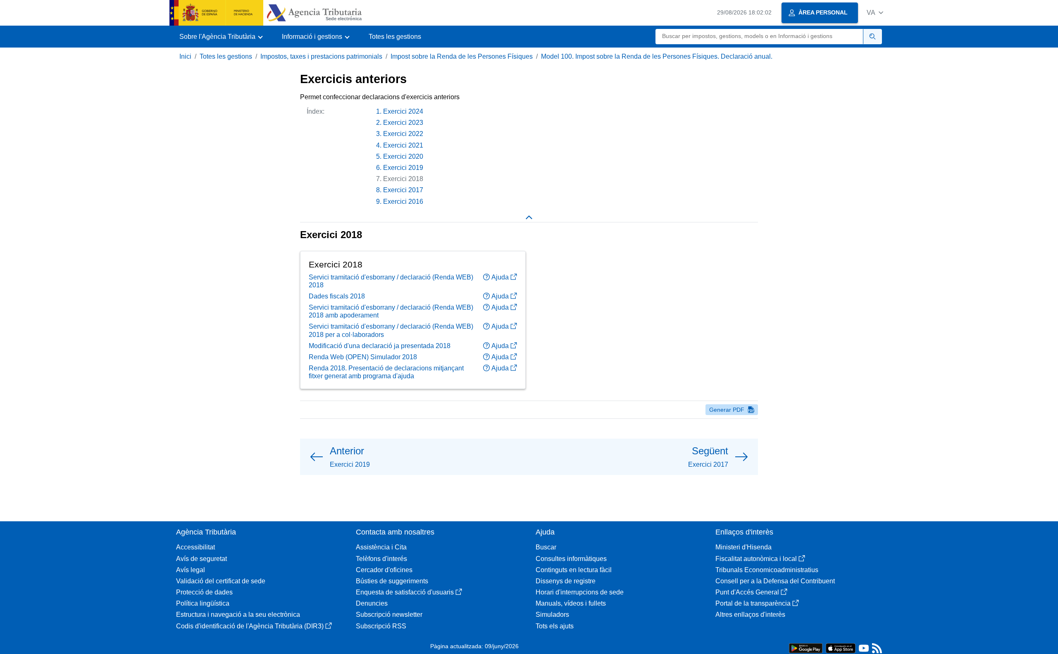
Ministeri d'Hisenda (743, 547)
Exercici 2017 (403, 189)
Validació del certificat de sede (220, 581)
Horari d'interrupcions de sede (580, 592)
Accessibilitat (195, 547)
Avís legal (190, 569)
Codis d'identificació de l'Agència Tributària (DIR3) (250, 626)
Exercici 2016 (403, 201)
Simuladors (552, 614)
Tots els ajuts (555, 626)
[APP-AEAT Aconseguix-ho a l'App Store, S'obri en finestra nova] (840, 647)
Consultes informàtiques (571, 558)
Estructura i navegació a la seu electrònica (238, 614)
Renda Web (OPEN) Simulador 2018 (363, 356)
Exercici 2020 (403, 156)
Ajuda (500, 277)
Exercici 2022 (403, 133)
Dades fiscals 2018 (337, 296)
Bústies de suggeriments (392, 581)
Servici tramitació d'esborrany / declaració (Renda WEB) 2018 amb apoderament (391, 311)
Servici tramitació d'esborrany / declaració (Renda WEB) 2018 (391, 281)
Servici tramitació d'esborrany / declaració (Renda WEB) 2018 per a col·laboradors (391, 330)
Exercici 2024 (403, 111)
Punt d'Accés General (747, 592)
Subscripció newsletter (389, 614)
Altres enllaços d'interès (750, 614)
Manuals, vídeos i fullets (571, 603)
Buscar (546, 547)
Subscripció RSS (381, 626)
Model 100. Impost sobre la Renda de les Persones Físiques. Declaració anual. (656, 56)
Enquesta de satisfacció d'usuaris (405, 592)
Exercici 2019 (403, 167)
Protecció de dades (204, 592)
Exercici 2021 (403, 145)
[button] (875, 12)
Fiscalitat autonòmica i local (756, 558)
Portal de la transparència (753, 603)
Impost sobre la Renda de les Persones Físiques (462, 56)
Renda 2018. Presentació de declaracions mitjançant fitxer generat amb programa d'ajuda (386, 372)
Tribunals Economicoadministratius (766, 569)
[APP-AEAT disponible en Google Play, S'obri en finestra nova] (805, 647)
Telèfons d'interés (381, 558)
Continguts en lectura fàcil (574, 569)
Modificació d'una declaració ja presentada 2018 (379, 345)
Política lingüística (202, 603)
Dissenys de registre (566, 581)
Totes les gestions (395, 36)
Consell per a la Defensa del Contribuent (775, 581)
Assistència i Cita (381, 547)
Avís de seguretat (201, 558)
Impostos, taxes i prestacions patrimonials (321, 56)
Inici (185, 56)
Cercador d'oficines (384, 569)
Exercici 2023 (403, 122)
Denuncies (372, 603)
